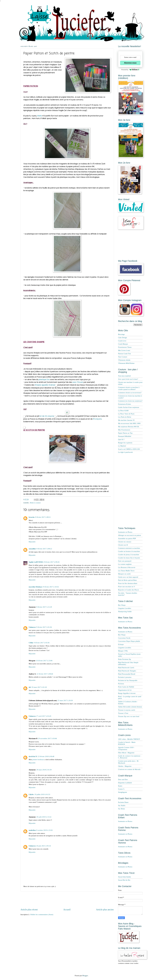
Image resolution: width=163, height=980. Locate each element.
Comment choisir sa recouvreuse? (129, 393)
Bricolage (121, 334)
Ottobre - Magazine (125, 766)
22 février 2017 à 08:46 (45, 674)
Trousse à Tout (123, 713)
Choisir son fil (123, 545)
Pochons (121, 684)
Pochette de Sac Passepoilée (127, 680)
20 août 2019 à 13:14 (43, 817)
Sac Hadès (121, 805)
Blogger (85, 975)
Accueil (67, 909)
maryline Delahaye (35, 587)
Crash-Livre (122, 341)
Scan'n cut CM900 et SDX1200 (129, 449)
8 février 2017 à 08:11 (43, 517)
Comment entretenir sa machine (129, 548)
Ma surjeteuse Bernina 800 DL (128, 427)
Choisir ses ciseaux (124, 542)
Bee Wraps (122, 605)
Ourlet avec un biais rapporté (128, 577)
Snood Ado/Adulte (124, 877)
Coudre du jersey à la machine (128, 554)
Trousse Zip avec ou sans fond (128, 716)
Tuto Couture (122, 357)
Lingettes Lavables (124, 608)
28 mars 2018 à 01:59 (44, 770)
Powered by (124, 69)
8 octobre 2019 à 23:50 (44, 830)
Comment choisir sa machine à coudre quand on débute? (128, 388)
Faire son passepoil (124, 561)
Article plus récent (29, 909)
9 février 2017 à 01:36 (44, 627)
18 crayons (97, 419)
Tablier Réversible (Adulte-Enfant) (130, 707)
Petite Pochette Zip (124, 659)
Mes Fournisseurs (124, 430)
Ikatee (120, 786)
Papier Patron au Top (125, 433)
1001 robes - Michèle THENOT (129, 739)
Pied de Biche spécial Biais (127, 580)
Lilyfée (31, 794)
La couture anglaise (125, 564)
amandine (32, 549)
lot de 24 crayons (46, 416)
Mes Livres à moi (124, 350)
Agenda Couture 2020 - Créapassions (126, 748)
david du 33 (33, 756)
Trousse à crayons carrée (126, 710)
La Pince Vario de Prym (126, 414)
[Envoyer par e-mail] (35, 500)
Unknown (32, 627)
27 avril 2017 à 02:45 (43, 716)
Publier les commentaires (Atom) (41, 914)
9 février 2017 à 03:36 (41, 643)
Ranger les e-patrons (125, 443)
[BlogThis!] (37, 500)
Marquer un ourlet (124, 574)
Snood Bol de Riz (124, 880)
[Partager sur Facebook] (41, 500)
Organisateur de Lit (124, 690)
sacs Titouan (78, 382)
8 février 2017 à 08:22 (44, 549)
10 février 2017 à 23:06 (44, 660)
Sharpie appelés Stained (45, 385)
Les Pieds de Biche (124, 417)
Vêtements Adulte (124, 360)
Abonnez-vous (130, 63)
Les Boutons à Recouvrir (126, 567)
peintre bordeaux (38, 759)
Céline (31, 643)
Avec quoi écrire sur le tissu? (128, 379)
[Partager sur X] (39, 500)
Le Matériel (122, 446)
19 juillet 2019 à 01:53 (42, 794)
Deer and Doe (123, 779)
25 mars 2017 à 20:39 (65, 700)
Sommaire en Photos (125, 532)
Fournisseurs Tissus (125, 347)
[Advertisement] (67, 900)
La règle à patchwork (125, 452)
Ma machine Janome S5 (126, 420)
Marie (39, 116)
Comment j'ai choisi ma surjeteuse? (130, 401)
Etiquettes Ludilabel (125, 783)
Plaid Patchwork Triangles (127, 671)
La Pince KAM (123, 410)
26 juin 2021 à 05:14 (43, 846)
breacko (32, 517)
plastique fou (44, 379)
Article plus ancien (105, 909)
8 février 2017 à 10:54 (51, 587)
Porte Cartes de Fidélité (126, 687)
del (30, 687)
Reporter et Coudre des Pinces (128, 590)
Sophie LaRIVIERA (36, 562)
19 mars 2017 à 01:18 (39, 687)
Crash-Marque (123, 344)
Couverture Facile (124, 638)
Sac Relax (121, 809)
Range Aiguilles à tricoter (127, 693)
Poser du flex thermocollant (127, 583)
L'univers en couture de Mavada (129, 769)
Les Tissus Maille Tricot (126, 571)
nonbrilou (32, 830)
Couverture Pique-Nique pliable (129, 641)
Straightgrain (122, 792)
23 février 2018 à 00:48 (46, 756)
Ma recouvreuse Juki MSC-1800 (129, 423)
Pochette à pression (124, 677)
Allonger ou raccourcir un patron (129, 535)
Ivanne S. (121, 789)
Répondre (32, 542)
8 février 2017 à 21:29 (44, 607)
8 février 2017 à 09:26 (51, 562)
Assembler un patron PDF (127, 538)
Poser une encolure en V (126, 586)
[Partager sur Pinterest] (43, 500)
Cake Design (122, 337)
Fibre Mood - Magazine (126, 753)
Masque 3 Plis (123, 651)
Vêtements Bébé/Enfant (126, 363)
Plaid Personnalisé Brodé (126, 674)
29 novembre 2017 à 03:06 (47, 738)
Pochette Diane (123, 802)
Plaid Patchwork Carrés (126, 667)
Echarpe (121, 644)
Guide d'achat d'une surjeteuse (128, 407)
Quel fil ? (121, 439)
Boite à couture (35, 503)
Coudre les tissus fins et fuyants (129, 558)
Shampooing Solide (125, 611)
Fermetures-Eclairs (124, 404)
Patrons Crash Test (124, 354)
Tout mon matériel (124, 376)
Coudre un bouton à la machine (129, 551)
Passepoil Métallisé (124, 436)
